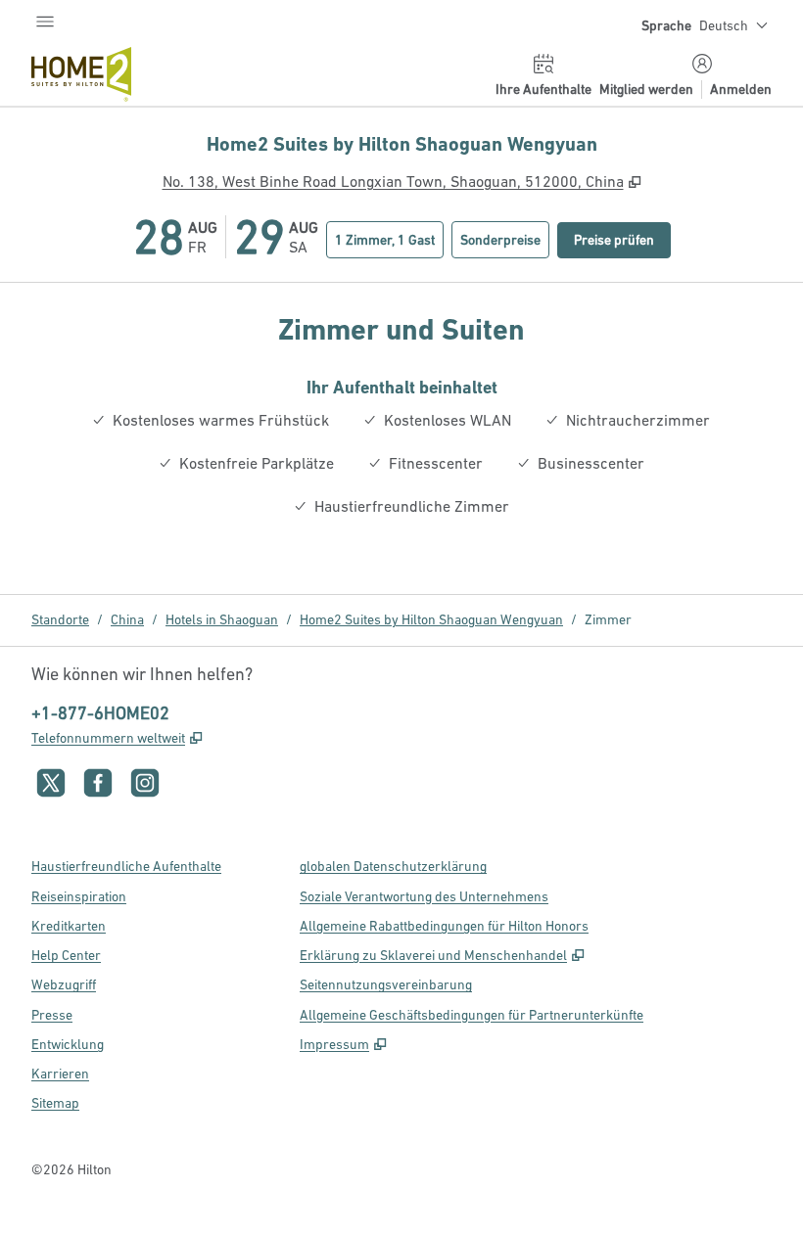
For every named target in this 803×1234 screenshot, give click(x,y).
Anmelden (741, 89)
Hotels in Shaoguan (221, 619)
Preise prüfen (622, 239)
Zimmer (608, 619)
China (127, 619)
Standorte (60, 619)
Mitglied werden (646, 89)
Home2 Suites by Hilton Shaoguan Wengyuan (431, 619)
